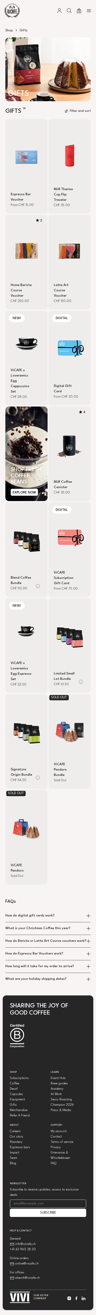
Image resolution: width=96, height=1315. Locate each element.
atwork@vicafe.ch (27, 1278)
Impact (14, 1152)
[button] (69, 10)
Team (13, 1158)
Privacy (56, 1147)
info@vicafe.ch (25, 1244)
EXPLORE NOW (24, 492)
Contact (56, 1136)
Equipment (17, 1099)
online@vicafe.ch (27, 1263)
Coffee (14, 1083)
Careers (15, 1131)
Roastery (16, 1142)
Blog (13, 1163)
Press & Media (61, 1110)
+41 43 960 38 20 (23, 1249)
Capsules (16, 1094)
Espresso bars (20, 1147)
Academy (57, 1089)
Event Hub (58, 1078)
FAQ (53, 1163)
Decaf (14, 1089)
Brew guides (59, 1083)
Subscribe (48, 1212)
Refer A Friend (20, 1115)
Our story (16, 1136)
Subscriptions (19, 1078)
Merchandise (18, 1110)
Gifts (13, 1105)
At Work (56, 1094)
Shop (9, 30)
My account (59, 1131)
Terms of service (62, 1142)
